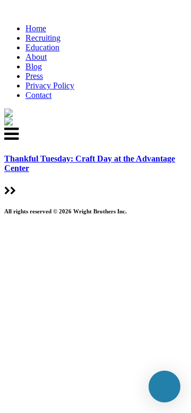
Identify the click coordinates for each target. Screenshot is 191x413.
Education (42, 47)
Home (35, 28)
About (36, 56)
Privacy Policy (49, 85)
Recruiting (42, 37)
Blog (33, 66)
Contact (38, 95)
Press (34, 75)
